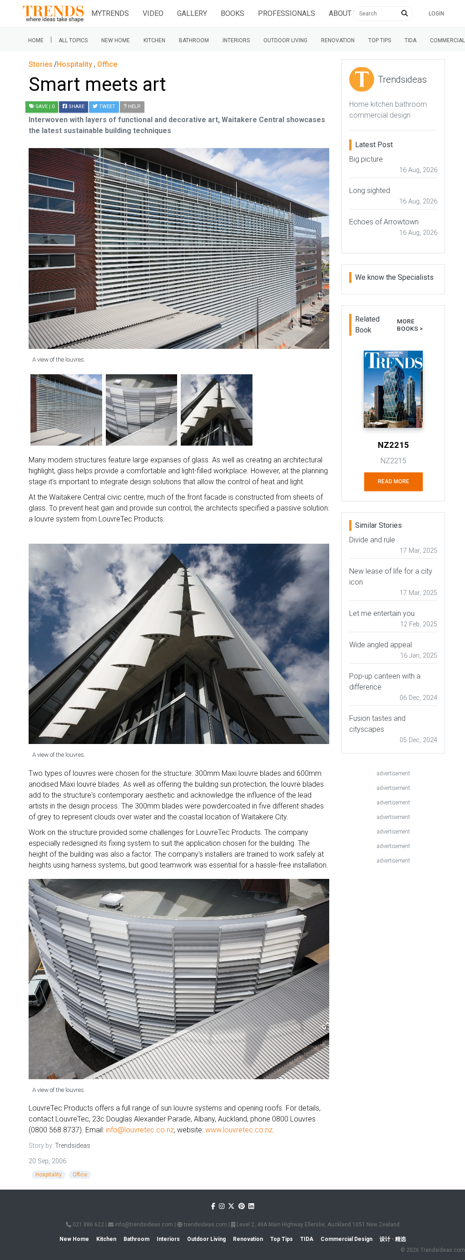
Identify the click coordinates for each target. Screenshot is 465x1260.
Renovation (338, 40)
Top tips (379, 40)
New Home (115, 40)
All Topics (73, 40)
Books (232, 13)
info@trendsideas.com (143, 1224)
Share (75, 106)
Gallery (192, 13)
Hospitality (48, 1174)
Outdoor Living (285, 40)
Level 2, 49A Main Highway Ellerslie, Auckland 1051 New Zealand (317, 1224)
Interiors (236, 40)
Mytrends (110, 13)
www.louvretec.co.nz (238, 1130)
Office (80, 1174)
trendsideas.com (205, 1224)
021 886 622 (87, 1224)
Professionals (286, 13)
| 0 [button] (44, 106)
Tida (410, 40)
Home (36, 40)
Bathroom (194, 40)
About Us (345, 13)
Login (436, 13)
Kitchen (154, 40)
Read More (393, 481)
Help (134, 106)
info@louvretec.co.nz (140, 1130)
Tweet (106, 106)
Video (153, 13)
